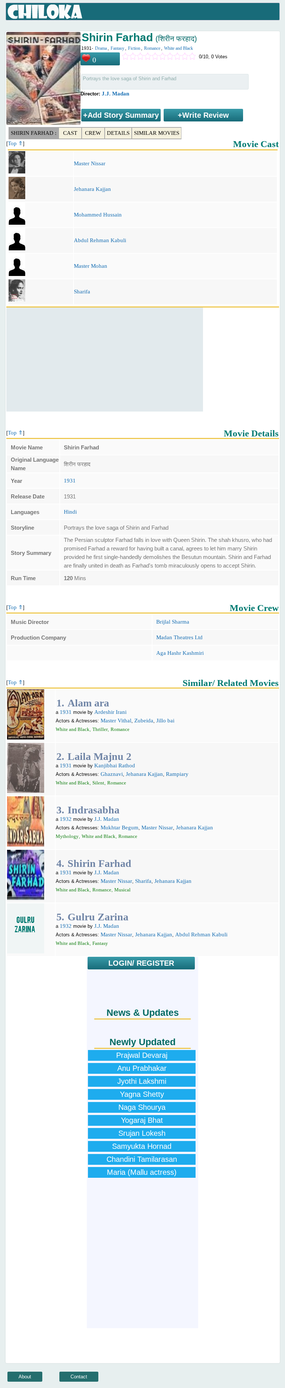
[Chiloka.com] (45, 11)
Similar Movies (156, 133)
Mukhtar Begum (119, 827)
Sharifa (82, 292)
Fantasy (117, 48)
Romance (152, 48)
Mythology (67, 836)
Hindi (70, 512)
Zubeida (143, 721)
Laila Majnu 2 (99, 756)
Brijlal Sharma (172, 622)
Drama (101, 48)
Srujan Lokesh (142, 1133)
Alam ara (88, 703)
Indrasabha (93, 810)
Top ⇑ (15, 143)
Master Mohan (90, 266)
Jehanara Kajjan (92, 189)
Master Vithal (116, 721)
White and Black (178, 48)
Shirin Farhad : (33, 133)
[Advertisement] (104, 360)
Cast (70, 133)
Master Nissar (89, 163)
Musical (122, 890)
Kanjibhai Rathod (114, 765)
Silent (98, 783)
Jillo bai (165, 721)
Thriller (100, 729)
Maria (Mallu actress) (142, 1172)
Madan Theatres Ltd (179, 637)
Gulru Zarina (98, 917)
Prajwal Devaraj (141, 1055)
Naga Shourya (142, 1107)
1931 (70, 481)
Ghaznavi (112, 774)
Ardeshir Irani (110, 712)
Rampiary (177, 774)
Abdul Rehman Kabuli (100, 240)
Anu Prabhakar (142, 1068)
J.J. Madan (115, 94)
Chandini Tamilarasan (142, 1159)
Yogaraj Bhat (142, 1120)
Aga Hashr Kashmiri (180, 653)
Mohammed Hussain (98, 215)
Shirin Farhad (99, 863)
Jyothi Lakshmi (141, 1081)
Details (118, 133)
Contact (79, 1376)
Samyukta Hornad (141, 1146)
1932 (66, 819)
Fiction (134, 48)
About (25, 1376)
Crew (93, 133)
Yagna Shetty (142, 1094)
